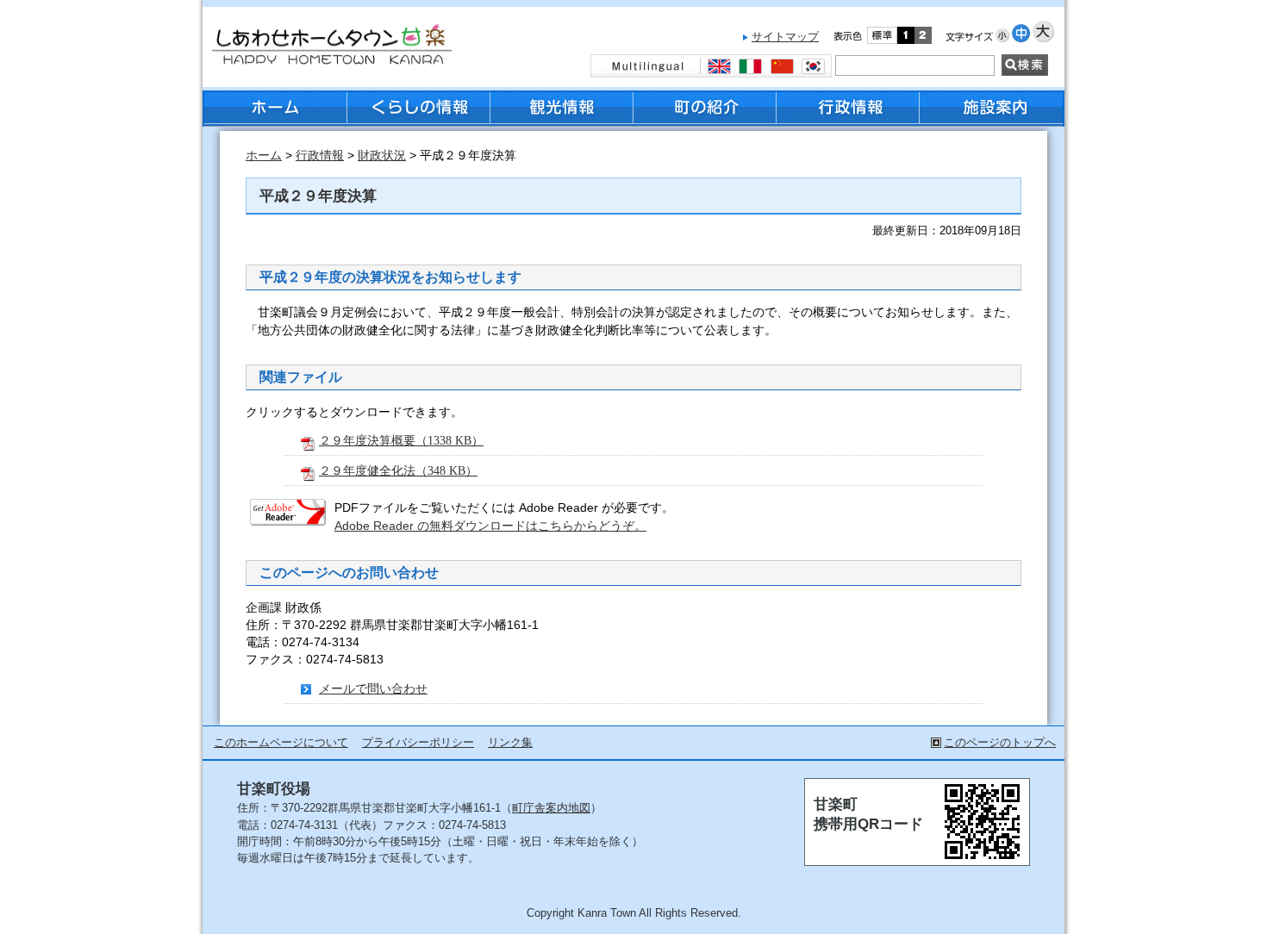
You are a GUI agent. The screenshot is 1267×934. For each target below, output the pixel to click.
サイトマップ (785, 36)
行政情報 (320, 155)
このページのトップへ (1000, 742)
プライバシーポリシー (418, 742)
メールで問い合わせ (373, 688)
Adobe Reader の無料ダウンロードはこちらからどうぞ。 (490, 525)
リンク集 (510, 742)
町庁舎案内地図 (551, 807)
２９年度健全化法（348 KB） (398, 470)
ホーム (264, 155)
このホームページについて (281, 742)
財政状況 (382, 155)
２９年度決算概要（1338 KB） (401, 440)
